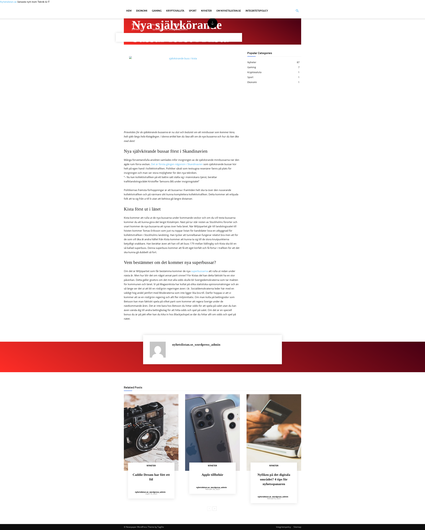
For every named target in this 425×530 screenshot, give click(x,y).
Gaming (157, 11)
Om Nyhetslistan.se (228, 11)
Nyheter (206, 11)
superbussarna (199, 271)
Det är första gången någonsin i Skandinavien (177, 164)
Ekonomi (141, 11)
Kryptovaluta (175, 11)
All (225, 387)
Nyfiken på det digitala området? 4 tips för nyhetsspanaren (273, 479)
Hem (128, 11)
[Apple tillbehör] (212, 432)
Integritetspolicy (257, 11)
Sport (192, 11)
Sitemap (297, 527)
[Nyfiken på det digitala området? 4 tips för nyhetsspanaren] (274, 432)
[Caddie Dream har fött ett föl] (151, 432)
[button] (297, 11)
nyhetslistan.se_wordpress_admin (196, 344)
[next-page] (214, 508)
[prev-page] (209, 508)
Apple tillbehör (212, 474)
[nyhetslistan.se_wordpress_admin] (159, 350)
